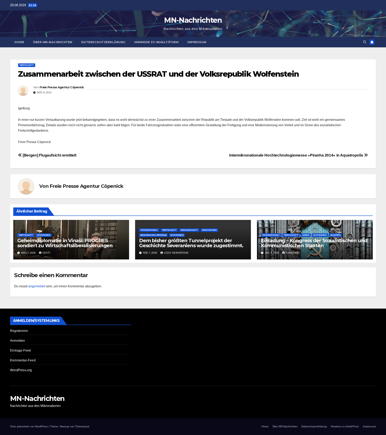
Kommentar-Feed (23, 360)
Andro (305, 235)
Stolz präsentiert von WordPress (29, 426)
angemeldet (36, 286)
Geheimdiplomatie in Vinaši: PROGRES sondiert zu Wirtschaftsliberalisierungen (65, 243)
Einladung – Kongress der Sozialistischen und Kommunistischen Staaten (314, 243)
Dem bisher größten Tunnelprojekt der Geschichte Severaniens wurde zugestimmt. (191, 243)
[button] (364, 42)
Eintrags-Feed (20, 350)
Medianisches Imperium (153, 235)
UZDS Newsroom (176, 252)
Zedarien (335, 235)
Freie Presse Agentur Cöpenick (62, 87)
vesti (46, 252)
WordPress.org (21, 370)
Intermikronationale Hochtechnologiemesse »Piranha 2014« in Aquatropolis (296, 155)
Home (19, 42)
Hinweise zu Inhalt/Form (156, 42)
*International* (149, 230)
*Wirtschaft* (26, 65)
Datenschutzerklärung (103, 42)
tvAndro (292, 252)
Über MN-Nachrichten (52, 42)
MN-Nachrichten (193, 20)
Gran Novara (209, 230)
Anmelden (17, 340)
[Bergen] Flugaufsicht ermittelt (49, 155)
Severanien (43, 235)
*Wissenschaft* (189, 230)
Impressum (196, 42)
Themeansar (82, 426)
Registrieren (19, 330)
